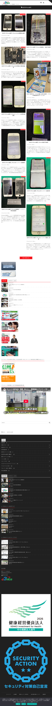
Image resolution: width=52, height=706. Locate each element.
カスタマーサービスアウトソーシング (9, 463)
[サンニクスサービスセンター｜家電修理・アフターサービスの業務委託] (6, 2)
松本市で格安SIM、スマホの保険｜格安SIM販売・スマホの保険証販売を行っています (38, 94)
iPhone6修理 (23, 176)
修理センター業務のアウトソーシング (16, 500)
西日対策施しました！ (13, 521)
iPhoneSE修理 (23, 129)
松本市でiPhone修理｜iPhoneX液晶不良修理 (38, 142)
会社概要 (15, 694)
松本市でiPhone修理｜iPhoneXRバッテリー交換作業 (38, 190)
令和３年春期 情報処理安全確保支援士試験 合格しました (20, 552)
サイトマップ (8, 694)
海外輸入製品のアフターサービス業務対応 (16, 284)
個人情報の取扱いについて (35, 694)
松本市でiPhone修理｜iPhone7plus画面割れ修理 (13, 33)
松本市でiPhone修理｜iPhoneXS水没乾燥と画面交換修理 (13, 67)
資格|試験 (4, 442)
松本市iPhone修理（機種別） (7, 454)
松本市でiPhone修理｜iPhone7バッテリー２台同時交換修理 (13, 115)
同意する (18, 704)
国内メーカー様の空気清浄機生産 (15, 289)
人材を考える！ (11, 526)
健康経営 (44, 694)
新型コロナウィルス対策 (6, 456)
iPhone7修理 (22, 14)
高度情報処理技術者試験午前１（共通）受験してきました (19, 547)
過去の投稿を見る (26, 257)
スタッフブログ (5, 461)
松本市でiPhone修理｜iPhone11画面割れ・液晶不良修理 (38, 47)
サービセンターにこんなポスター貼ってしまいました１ (19, 510)
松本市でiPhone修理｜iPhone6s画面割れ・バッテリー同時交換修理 (13, 210)
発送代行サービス (5, 447)
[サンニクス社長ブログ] (9, 342)
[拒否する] (50, 701)
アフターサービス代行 (6, 465)
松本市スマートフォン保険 (46, 61)
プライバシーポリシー (31, 704)
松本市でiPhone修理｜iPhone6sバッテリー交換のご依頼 (38, 238)
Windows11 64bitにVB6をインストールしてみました (18, 557)
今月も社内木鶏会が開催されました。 (16, 531)
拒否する (23, 704)
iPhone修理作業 (5, 470)
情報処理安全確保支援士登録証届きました (16, 562)
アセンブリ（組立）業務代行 (7, 468)
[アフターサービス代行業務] (9, 331)
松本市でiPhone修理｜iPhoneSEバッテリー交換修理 (13, 162)
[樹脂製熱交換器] (26, 274)
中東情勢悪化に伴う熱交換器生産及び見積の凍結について (19, 294)
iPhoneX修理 (23, 47)
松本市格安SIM (5, 449)
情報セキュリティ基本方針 (23, 694)
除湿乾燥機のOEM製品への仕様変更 (15, 299)
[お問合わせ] (26, 266)
